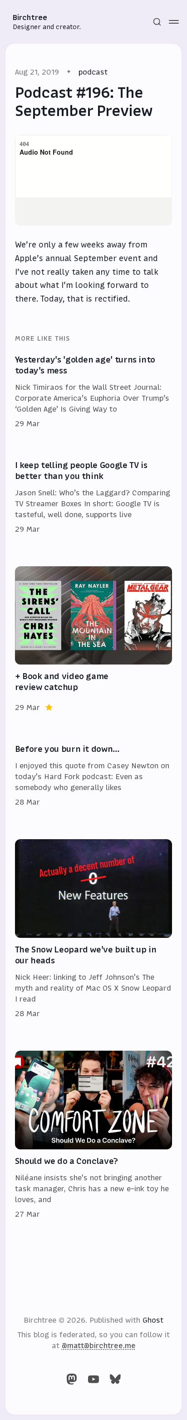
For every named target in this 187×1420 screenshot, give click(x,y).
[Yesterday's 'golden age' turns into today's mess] (93, 392)
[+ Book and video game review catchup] (93, 640)
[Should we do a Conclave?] (93, 1135)
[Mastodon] (72, 1379)
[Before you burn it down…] (93, 776)
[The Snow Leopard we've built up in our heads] (93, 929)
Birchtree (30, 17)
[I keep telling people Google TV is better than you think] (93, 497)
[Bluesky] (115, 1379)
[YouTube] (93, 1379)
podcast (93, 72)
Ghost (153, 1320)
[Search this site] (157, 22)
